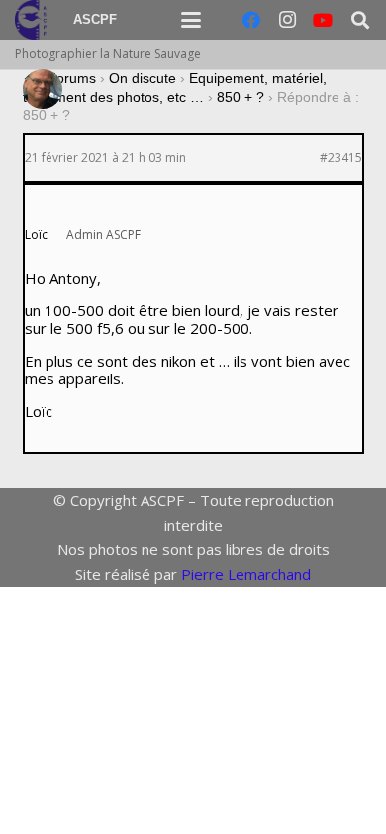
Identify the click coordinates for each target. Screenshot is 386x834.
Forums (72, 78)
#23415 (341, 158)
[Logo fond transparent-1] (33, 20)
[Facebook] (251, 20)
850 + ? (240, 97)
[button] (191, 20)
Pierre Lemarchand (246, 574)
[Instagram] (287, 20)
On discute (142, 78)
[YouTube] (322, 20)
